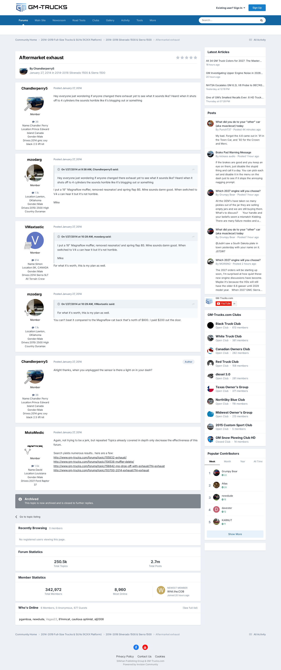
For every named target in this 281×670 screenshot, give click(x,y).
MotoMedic (34, 433)
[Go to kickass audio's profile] (210, 154)
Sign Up (257, 7)
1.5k (36, 465)
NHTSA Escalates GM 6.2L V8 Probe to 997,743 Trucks (234, 85)
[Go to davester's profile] (216, 509)
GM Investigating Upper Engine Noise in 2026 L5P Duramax (233, 73)
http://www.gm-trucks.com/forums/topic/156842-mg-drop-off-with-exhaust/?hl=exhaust (109, 466)
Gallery (110, 20)
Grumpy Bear (227, 194)
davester (227, 507)
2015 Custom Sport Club (234, 425)
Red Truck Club (227, 362)
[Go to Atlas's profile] (216, 485)
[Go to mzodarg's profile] (35, 173)
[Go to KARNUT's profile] (216, 521)
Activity (125, 20)
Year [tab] (242, 461)
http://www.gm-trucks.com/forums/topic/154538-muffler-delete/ (94, 461)
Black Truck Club (228, 324)
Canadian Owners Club (233, 349)
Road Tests (78, 20)
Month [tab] (227, 461)
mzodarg (34, 160)
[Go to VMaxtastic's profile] (35, 240)
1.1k (36, 192)
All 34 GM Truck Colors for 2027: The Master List (233, 61)
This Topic (246, 20)
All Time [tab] (258, 461)
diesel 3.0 (223, 374)
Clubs (95, 20)
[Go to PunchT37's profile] (210, 123)
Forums (23, 20)
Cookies (160, 656)
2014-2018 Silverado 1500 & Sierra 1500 (80, 72)
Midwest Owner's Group (234, 412)
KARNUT (227, 520)
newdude (227, 495)
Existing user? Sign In (230, 7)
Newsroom (59, 20)
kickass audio (227, 156)
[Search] (261, 20)
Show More (235, 534)
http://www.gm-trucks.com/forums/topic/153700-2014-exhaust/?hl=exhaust (101, 470)
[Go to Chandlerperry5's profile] (23, 70)
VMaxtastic (34, 227)
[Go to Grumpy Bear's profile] (210, 192)
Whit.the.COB (175, 591)
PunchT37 (225, 129)
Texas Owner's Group (232, 387)
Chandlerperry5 (43, 68)
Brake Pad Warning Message (233, 152)
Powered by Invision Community (140, 664)
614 (36, 260)
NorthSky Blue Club (230, 400)
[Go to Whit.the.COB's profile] (161, 590)
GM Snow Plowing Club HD (236, 438)
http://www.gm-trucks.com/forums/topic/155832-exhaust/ (90, 457)
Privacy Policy (125, 656)
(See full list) (190, 607)
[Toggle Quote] (59, 169)
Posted (247, 129)
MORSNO (225, 263)
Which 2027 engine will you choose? (238, 190)
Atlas (224, 483)
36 (36, 121)
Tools (139, 20)
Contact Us (144, 656)
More (153, 20)
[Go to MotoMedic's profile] (35, 446)
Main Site (40, 20)
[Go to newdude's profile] (216, 497)
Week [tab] (212, 461)
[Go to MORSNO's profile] (210, 262)
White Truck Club (229, 336)
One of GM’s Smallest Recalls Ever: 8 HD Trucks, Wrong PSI (234, 97)
